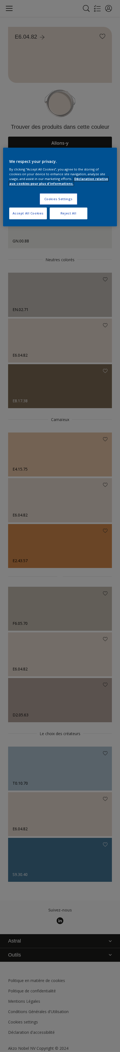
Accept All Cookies (28, 213)
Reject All (68, 213)
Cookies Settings (58, 199)
